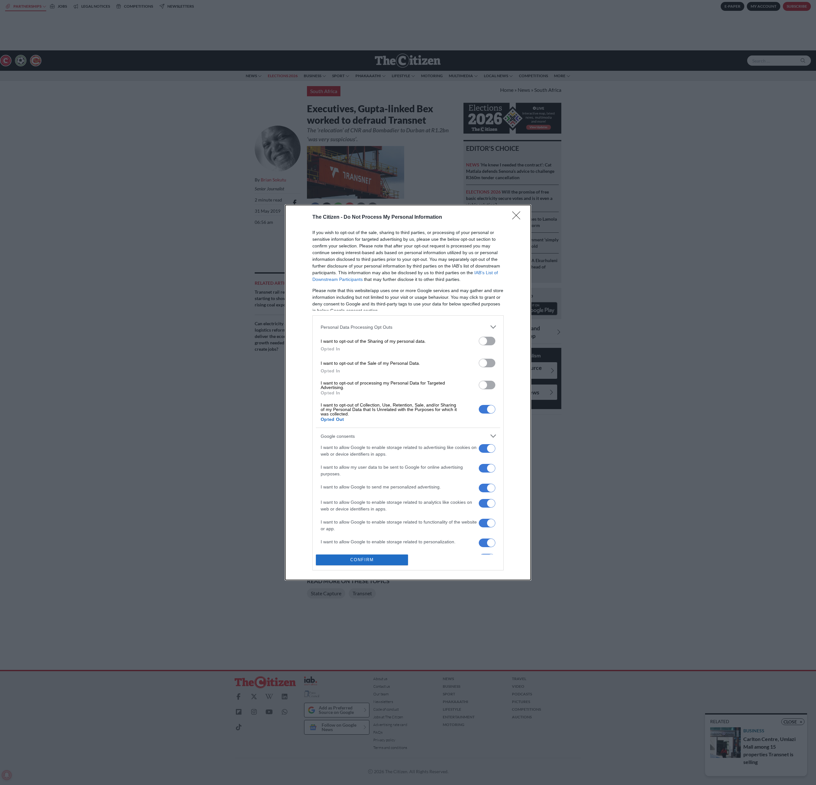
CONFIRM (362, 559)
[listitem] (408, 327)
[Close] (518, 217)
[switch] (487, 341)
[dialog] (408, 392)
